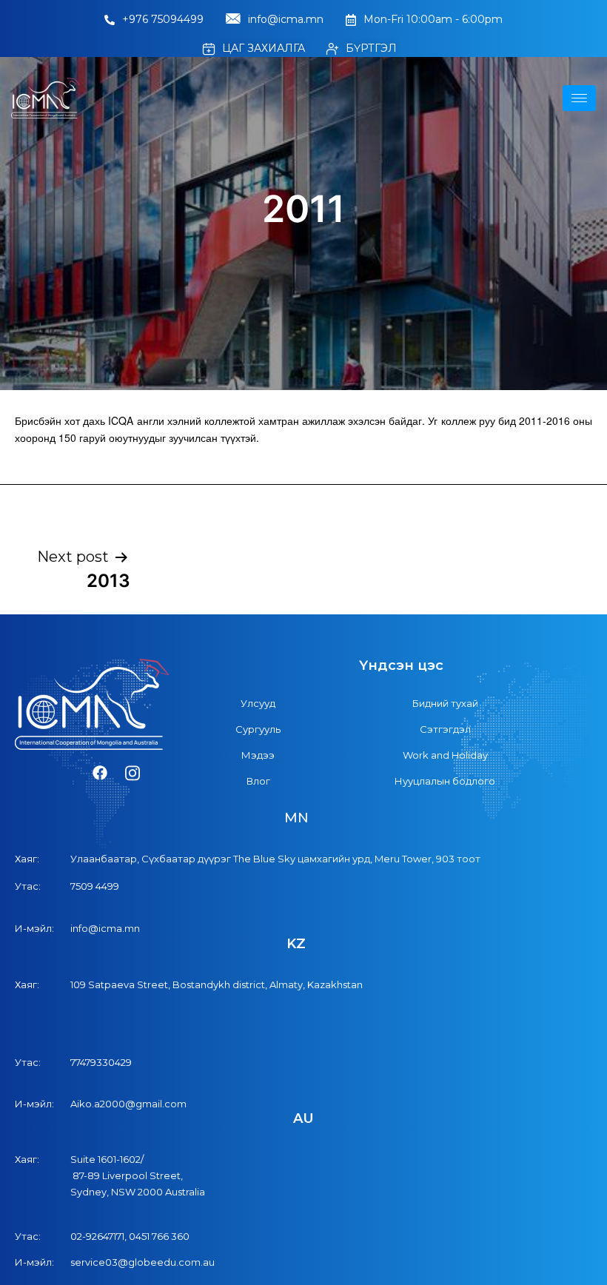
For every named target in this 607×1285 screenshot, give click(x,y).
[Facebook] (100, 773)
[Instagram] (132, 773)
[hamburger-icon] (579, 98)
